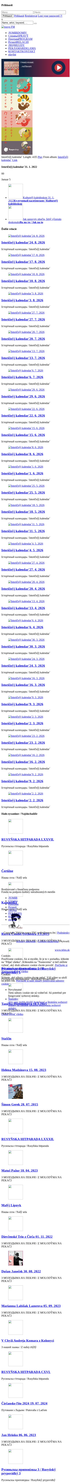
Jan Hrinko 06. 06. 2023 (18, 1435)
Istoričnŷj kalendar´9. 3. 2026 (22, 704)
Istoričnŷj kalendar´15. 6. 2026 (23, 435)
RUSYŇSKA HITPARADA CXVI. (25, 1372)
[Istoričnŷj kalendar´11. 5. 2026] (35, 524)
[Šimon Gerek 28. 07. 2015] (35, 1092)
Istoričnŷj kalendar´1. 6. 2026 (22, 473)
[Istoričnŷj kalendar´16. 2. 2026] (35, 755)
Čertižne (7, 871)
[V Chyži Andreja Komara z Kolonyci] (35, 1327)
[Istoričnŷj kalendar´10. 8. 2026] (35, 274)
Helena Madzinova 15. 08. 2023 (23, 1070)
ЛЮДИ (16, 45)
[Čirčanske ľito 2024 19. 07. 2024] (35, 1390)
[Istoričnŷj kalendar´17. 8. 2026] (35, 255)
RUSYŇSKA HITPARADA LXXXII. (27, 1139)
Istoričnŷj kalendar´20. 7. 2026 (23, 339)
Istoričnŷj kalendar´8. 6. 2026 (22, 454)
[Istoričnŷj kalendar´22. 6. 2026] (35, 409)
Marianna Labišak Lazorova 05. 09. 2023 (31, 1306)
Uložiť (5, 1014)
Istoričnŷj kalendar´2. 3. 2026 (22, 723)
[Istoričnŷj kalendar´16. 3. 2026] (35, 678)
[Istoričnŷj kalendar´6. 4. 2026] (35, 620)
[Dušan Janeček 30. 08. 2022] (35, 1258)
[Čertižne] (35, 858)
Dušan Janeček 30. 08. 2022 (21, 1271)
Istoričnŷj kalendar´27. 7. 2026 (23, 319)
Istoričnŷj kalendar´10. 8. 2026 (23, 281)
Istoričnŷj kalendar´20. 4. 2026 (23, 588)
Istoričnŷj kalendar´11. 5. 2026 (23, 531)
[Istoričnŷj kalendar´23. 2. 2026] (35, 736)
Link (14, 160)
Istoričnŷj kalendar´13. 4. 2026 (23, 608)
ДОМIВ (17, 32)
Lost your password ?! (50, 15)
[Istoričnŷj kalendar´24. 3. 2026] (35, 659)
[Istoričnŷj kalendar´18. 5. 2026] (35, 505)
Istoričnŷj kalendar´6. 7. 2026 (22, 377)
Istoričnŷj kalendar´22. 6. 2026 (23, 415)
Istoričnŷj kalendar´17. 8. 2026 (23, 262)
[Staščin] (35, 1025)
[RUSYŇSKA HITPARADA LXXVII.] (35, 826)
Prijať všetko (21, 971)
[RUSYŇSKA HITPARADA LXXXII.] (35, 1126)
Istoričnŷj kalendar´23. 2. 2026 (23, 742)
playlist (12, 54)
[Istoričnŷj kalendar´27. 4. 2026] (35, 562)
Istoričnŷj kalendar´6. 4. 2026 (22, 627)
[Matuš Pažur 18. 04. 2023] (35, 1158)
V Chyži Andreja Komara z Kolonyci (27, 1340)
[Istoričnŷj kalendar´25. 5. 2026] (35, 485)
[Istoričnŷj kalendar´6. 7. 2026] (35, 370)
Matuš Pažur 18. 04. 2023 (19, 1170)
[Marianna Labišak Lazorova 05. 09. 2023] (35, 1293)
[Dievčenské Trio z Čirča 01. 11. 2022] (35, 1224)
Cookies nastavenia (48, 941)
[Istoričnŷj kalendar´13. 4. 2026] (35, 601)
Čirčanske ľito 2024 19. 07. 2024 (24, 1403)
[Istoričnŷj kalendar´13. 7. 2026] (35, 351)
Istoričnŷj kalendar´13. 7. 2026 (23, 358)
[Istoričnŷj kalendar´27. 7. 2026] (35, 312)
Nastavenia (7, 971)
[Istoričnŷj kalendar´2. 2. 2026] (35, 793)
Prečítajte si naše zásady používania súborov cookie (34, 967)
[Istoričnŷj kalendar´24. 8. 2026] (35, 236)
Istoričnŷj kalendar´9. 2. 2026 (22, 781)
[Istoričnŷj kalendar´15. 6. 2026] (35, 428)
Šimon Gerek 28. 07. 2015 (19, 1104)
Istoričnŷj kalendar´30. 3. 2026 (23, 646)
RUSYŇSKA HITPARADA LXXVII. (27, 839)
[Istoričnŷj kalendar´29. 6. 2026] (35, 389)
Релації (18, 42)
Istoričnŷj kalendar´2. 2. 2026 (22, 800)
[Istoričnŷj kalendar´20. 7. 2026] (35, 332)
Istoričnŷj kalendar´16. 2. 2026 (23, 762)
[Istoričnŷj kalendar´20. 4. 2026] (35, 582)
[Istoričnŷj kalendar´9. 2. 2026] (35, 774)
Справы (18, 35)
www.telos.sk (62, 949)
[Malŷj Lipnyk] (35, 1192)
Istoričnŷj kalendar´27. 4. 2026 (23, 569)
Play (40, 157)
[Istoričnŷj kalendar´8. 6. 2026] (35, 447)
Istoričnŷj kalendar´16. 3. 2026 (23, 685)
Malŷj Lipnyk (11, 1205)
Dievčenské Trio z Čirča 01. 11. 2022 (27, 1236)
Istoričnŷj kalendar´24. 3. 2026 (23, 665)
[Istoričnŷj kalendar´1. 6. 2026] (35, 466)
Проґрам (20, 38)
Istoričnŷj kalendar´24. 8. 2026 (23, 242)
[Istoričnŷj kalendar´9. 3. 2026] (35, 697)
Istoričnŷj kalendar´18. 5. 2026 (23, 512)
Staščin (6, 1038)
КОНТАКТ (21, 51)
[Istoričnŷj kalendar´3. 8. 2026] (35, 293)
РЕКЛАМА (22, 48)
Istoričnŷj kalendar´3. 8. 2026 (22, 300)
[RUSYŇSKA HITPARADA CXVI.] (35, 1359)
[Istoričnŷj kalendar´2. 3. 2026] (35, 716)
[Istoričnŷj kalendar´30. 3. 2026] (35, 639)
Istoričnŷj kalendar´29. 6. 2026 (23, 396)
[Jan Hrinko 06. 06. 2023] (35, 1422)
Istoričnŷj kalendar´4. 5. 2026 (22, 550)
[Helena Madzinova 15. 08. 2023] (35, 1057)
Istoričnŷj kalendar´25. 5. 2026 (23, 492)
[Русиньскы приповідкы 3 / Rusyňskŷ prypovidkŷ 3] (35, 1457)
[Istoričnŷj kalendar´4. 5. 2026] (35, 543)
